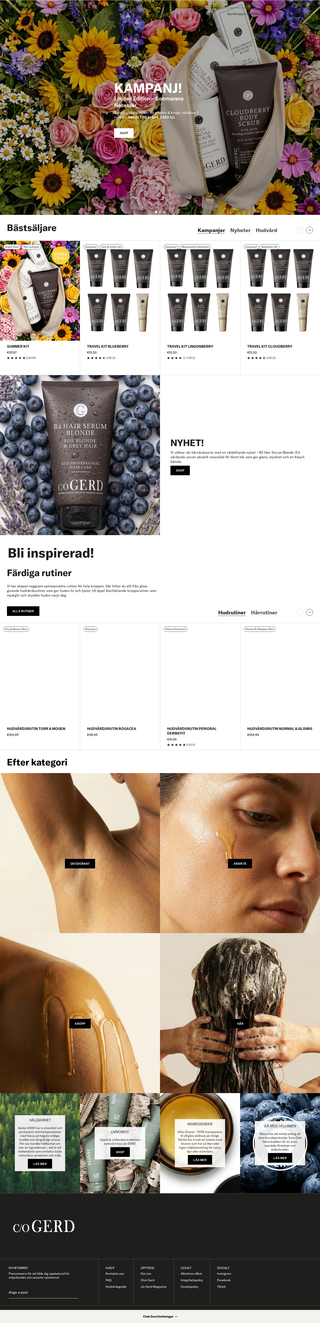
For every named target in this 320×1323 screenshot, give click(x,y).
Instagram (224, 1274)
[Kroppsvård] (80, 1013)
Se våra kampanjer (160, 3)
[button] (160, 1316)
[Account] (301, 14)
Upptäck (25, 14)
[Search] (292, 14)
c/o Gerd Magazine (154, 1287)
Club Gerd (43, 14)
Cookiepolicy (189, 1287)
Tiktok (221, 1287)
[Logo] (160, 14)
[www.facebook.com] (13, 4)
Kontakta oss (115, 1274)
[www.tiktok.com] (8, 4)
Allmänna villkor (191, 1274)
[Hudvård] (240, 853)
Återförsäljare (236, 14)
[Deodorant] (80, 853)
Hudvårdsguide (116, 1287)
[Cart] (311, 14)
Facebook (224, 1280)
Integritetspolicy (192, 1280)
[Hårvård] (240, 1013)
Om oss (146, 1274)
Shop (10, 14)
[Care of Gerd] (163, 1226)
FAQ (108, 1280)
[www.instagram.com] (18, 4)
